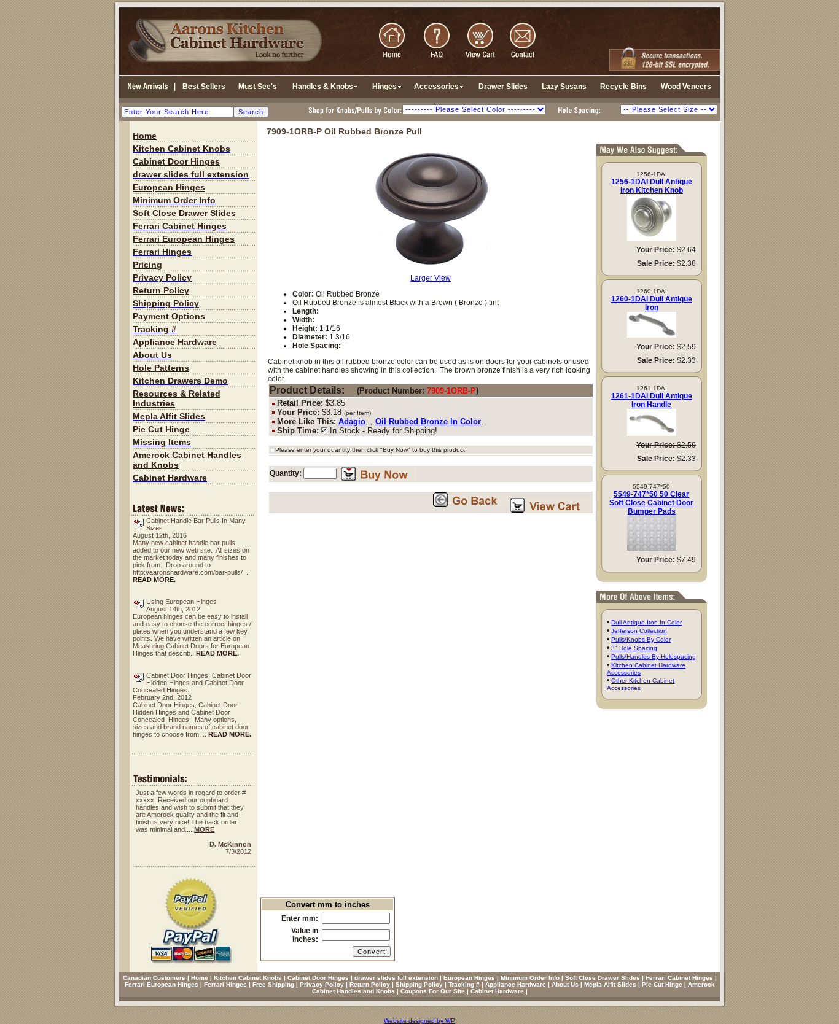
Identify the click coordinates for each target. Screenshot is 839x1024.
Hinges (384, 86)
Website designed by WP (419, 1020)
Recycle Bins (623, 86)
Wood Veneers (686, 86)
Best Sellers (203, 86)
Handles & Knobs (322, 86)
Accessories (436, 86)
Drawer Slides (503, 86)
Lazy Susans (564, 86)
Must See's (257, 86)
